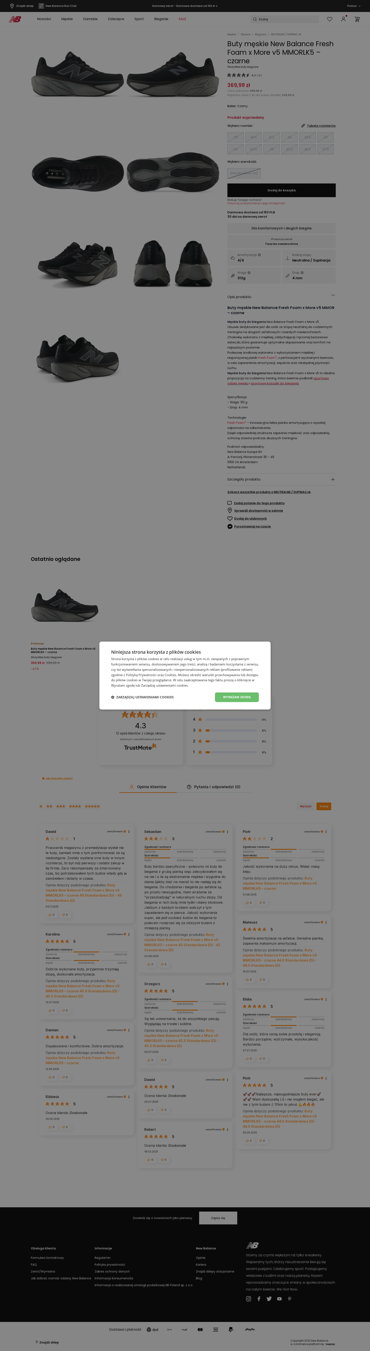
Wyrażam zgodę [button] (237, 697)
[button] (142, 697)
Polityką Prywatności (141, 675)
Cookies (170, 675)
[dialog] (185, 675)
